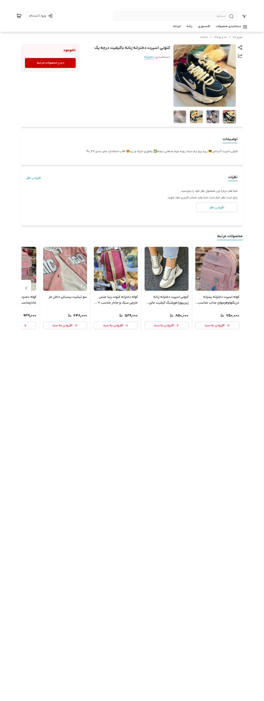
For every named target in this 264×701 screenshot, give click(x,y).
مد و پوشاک (220, 37)
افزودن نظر (33, 178)
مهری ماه (238, 37)
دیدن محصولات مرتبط (50, 63)
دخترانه (204, 37)
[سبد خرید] (18, 15)
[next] (26, 288)
